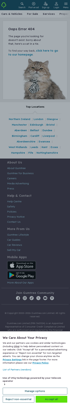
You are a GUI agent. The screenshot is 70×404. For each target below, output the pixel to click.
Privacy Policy (40, 362)
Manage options (35, 391)
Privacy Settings (12, 359)
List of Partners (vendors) (17, 369)
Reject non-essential (18, 399)
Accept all (51, 399)
